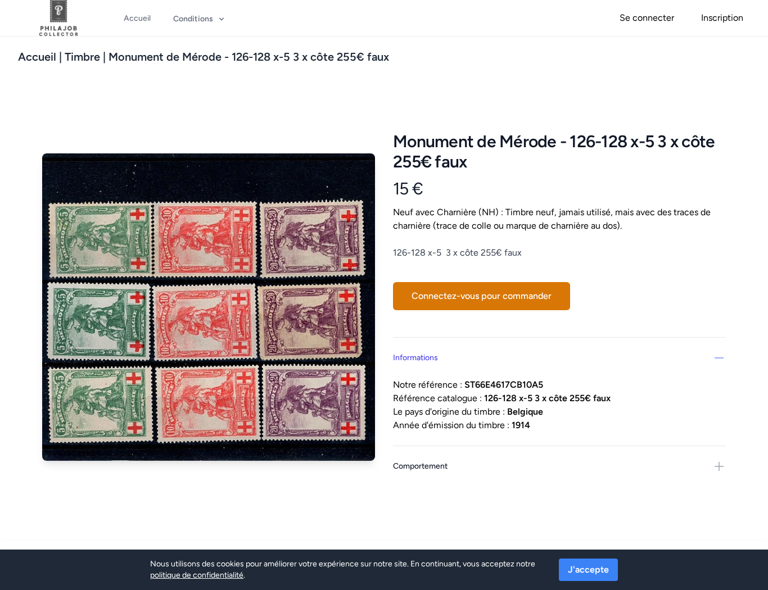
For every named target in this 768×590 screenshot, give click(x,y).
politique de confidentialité (196, 575)
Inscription (722, 17)
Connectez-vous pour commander (482, 296)
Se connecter (647, 17)
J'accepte (588, 569)
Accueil (37, 56)
